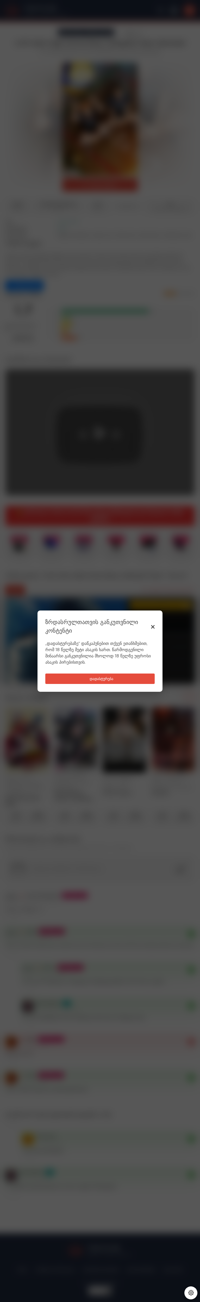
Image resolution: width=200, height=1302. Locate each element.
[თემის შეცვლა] (190, 1292)
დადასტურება (101, 679)
